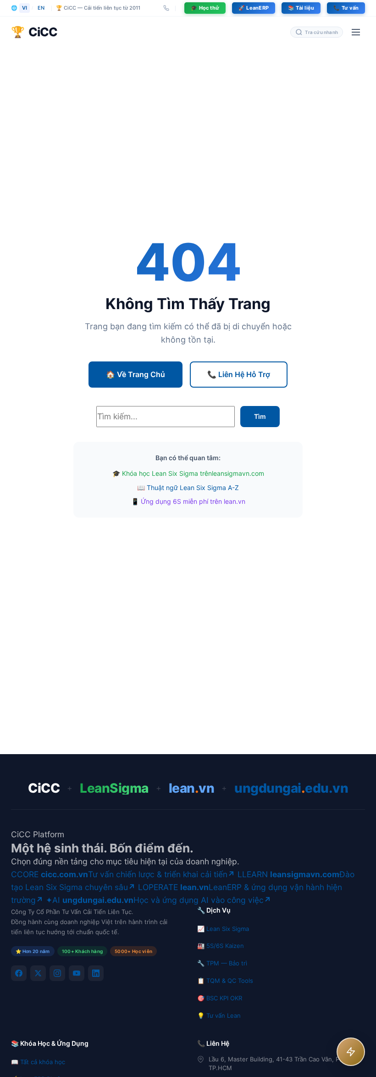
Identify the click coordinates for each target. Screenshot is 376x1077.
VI (24, 8)
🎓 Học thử (205, 8)
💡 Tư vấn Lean (219, 1015)
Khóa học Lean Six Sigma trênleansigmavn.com (193, 473)
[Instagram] (57, 973)
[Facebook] (19, 973)
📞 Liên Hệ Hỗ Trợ (238, 374)
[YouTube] (76, 973)
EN (41, 8)
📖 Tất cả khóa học (38, 1062)
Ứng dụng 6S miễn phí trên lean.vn (193, 501)
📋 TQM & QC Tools (225, 980)
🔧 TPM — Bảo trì (222, 963)
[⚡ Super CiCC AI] (351, 1052)
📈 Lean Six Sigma (223, 928)
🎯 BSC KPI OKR (219, 998)
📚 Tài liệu (301, 8)
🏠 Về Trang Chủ (135, 374)
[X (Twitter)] (38, 973)
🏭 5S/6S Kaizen (220, 945)
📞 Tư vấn (346, 8)
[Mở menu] (356, 32)
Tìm (260, 416)
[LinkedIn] (96, 973)
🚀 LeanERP (253, 8)
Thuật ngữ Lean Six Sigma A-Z (193, 487)
